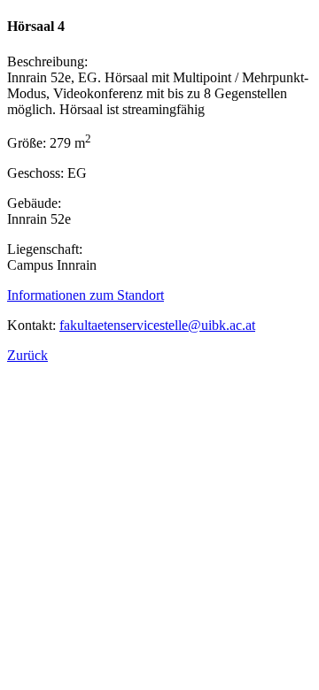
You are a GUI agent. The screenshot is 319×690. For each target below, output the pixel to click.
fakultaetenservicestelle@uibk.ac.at (157, 325)
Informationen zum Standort (85, 295)
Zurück (27, 355)
